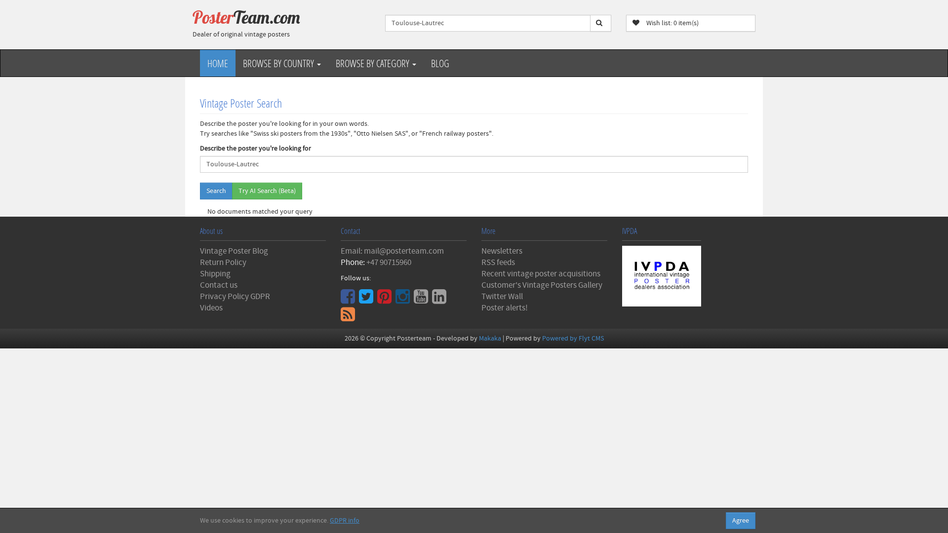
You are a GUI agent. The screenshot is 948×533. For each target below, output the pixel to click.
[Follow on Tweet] (367, 300)
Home (217, 63)
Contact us (218, 285)
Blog (440, 63)
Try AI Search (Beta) (267, 191)
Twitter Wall (502, 296)
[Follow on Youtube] (422, 300)
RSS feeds (498, 262)
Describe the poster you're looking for (255, 148)
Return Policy (223, 262)
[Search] (600, 23)
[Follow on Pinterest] (385, 300)
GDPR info (344, 520)
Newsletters (501, 251)
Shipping (215, 273)
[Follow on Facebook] (349, 300)
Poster (246, 17)
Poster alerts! (504, 308)
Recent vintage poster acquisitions (540, 273)
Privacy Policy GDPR (235, 296)
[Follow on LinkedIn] (440, 300)
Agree (740, 520)
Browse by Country (279, 63)
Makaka (490, 338)
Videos (211, 308)
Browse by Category (373, 63)
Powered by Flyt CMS (573, 338)
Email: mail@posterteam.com (392, 251)
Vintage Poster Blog (234, 251)
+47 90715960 (388, 262)
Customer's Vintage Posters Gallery (541, 285)
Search (216, 191)
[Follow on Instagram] (403, 300)
